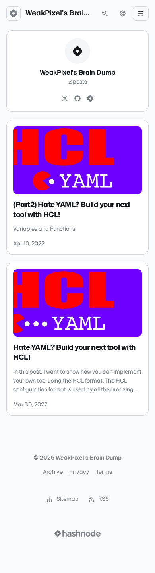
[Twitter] (65, 98)
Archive (53, 472)
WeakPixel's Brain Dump (59, 13)
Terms (104, 472)
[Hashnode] (90, 98)
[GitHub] (77, 98)
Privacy (79, 472)
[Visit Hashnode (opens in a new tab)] (77, 533)
